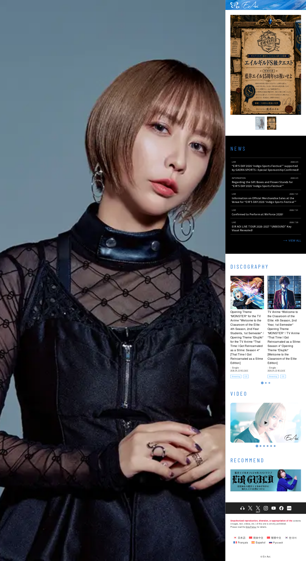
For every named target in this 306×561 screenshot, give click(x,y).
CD (246, 376)
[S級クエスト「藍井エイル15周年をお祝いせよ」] (272, 123)
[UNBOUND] (260, 123)
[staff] (258, 508)
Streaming (236, 376)
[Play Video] (265, 422)
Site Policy (251, 526)
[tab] (262, 383)
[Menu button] (297, 5)
